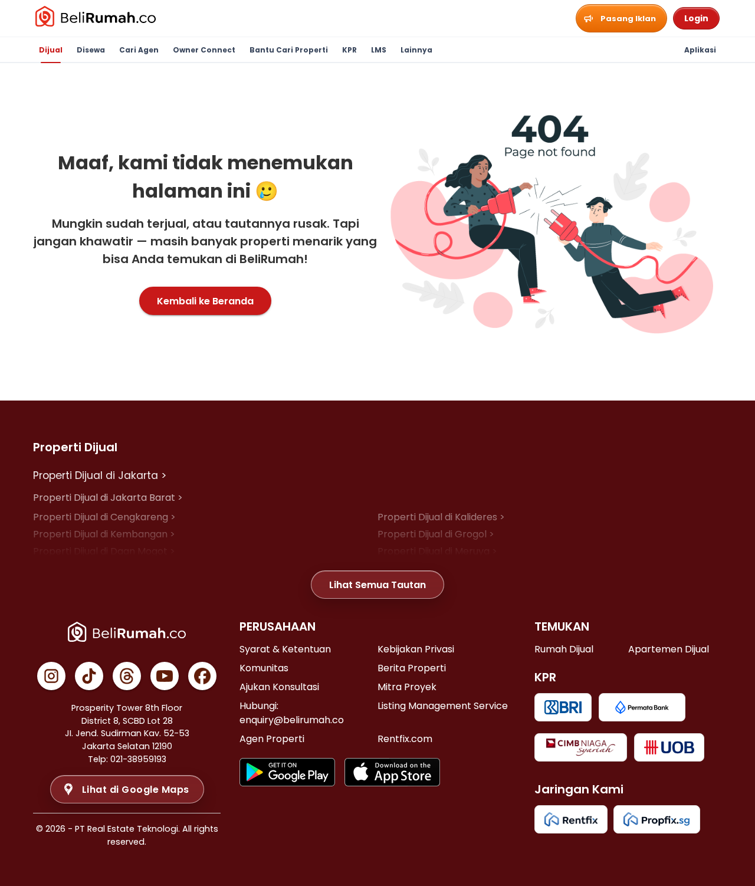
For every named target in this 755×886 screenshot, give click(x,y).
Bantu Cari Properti (289, 50)
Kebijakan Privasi (416, 649)
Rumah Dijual (563, 649)
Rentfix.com (405, 739)
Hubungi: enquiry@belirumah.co (291, 713)
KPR (349, 50)
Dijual (51, 50)
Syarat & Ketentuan (285, 649)
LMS (378, 50)
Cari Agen (139, 50)
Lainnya (416, 50)
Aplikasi (700, 50)
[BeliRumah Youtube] (164, 676)
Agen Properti (271, 739)
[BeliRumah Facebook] (202, 676)
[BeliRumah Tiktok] (89, 676)
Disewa (91, 50)
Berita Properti (412, 668)
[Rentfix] (571, 819)
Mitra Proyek (407, 687)
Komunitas (263, 668)
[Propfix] (656, 819)
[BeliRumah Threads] (127, 676)
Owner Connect (204, 50)
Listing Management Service (443, 706)
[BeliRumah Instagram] (51, 676)
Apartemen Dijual (668, 649)
